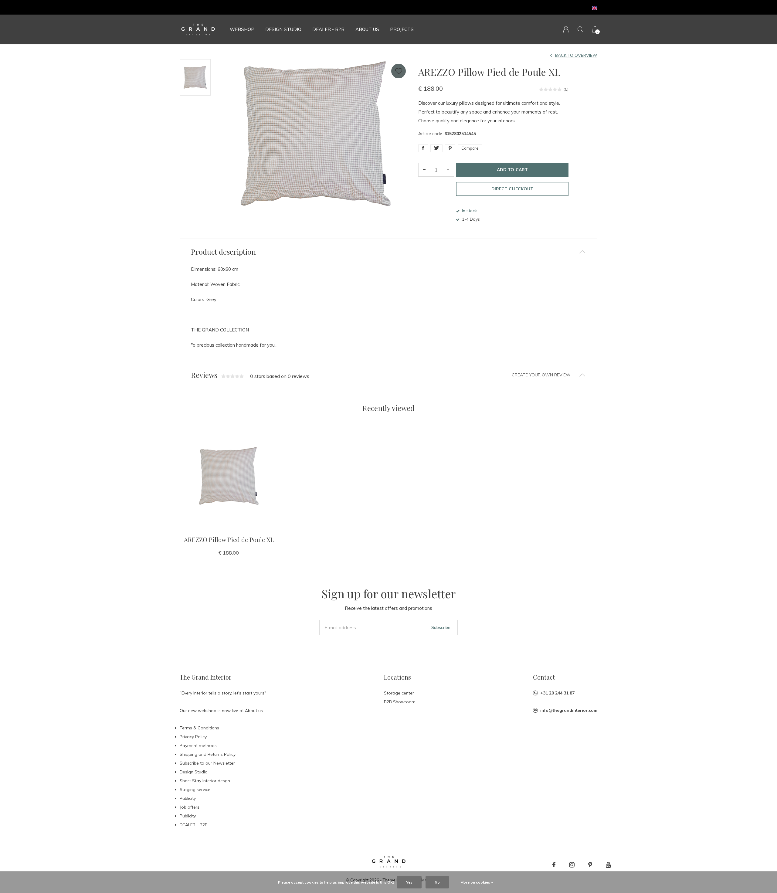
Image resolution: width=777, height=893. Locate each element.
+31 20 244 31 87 (557, 693)
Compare (470, 148)
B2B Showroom (400, 702)
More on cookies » (476, 882)
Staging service (195, 789)
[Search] (580, 29)
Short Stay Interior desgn (205, 780)
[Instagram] (572, 864)
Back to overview (576, 55)
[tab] (388, 252)
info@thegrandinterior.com (568, 710)
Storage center (399, 693)
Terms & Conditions (199, 728)
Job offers (189, 807)
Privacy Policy (193, 736)
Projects (402, 29)
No (437, 882)
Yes (409, 882)
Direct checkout (512, 189)
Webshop (242, 29)
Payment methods (198, 745)
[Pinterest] (590, 864)
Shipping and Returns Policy (208, 754)
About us (367, 29)
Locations (397, 677)
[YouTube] (608, 864)
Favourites (398, 71)
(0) (565, 89)
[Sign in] (565, 29)
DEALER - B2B (328, 29)
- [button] (424, 170)
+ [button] (448, 170)
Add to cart (512, 169)
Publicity (188, 798)
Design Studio (283, 29)
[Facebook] (553, 864)
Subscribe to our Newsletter (207, 763)
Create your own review (541, 375)
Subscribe (440, 627)
